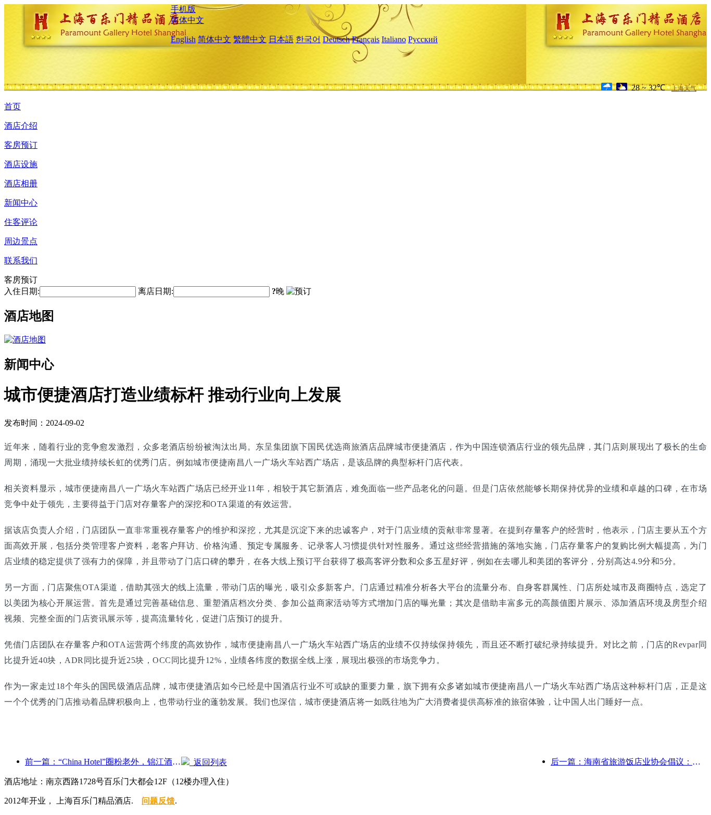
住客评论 (20, 222)
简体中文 (187, 20)
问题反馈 (158, 800)
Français (365, 39)
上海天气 (683, 88)
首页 (12, 106)
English (183, 39)
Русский (423, 39)
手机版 (183, 9)
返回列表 (208, 762)
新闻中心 (20, 202)
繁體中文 (249, 39)
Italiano (394, 39)
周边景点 (20, 241)
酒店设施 (20, 164)
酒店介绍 (20, 125)
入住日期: (22, 291)
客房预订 (20, 145)
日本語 (281, 39)
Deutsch (336, 39)
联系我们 (20, 260)
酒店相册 (20, 183)
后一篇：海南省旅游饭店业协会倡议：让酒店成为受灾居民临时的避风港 (629, 761)
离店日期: (155, 291)
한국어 (308, 39)
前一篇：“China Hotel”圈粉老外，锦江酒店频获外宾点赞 (103, 761)
